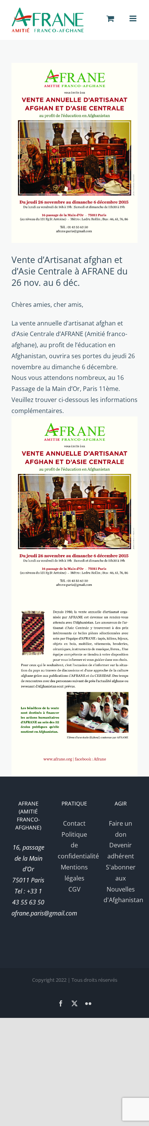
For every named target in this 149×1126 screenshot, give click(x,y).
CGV (74, 889)
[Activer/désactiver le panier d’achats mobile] (110, 18)
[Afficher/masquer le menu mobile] (134, 18)
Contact (74, 823)
